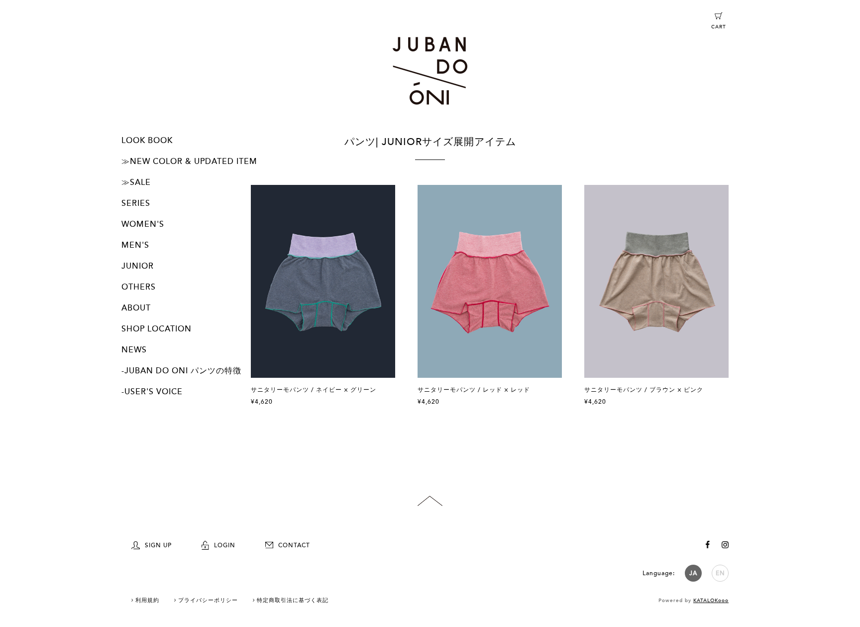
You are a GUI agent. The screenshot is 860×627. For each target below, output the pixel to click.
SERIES (135, 203)
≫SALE (136, 182)
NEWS (134, 350)
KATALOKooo (711, 601)
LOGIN (224, 545)
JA (693, 573)
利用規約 (147, 600)
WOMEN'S (142, 224)
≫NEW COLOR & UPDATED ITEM (189, 161)
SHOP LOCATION (156, 329)
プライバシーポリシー (208, 600)
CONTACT (294, 545)
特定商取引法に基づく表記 (292, 600)
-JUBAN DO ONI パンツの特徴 (181, 371)
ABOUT (136, 308)
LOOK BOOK (147, 141)
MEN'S (135, 245)
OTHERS (138, 287)
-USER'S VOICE (152, 392)
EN (720, 573)
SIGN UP (158, 545)
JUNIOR (137, 266)
